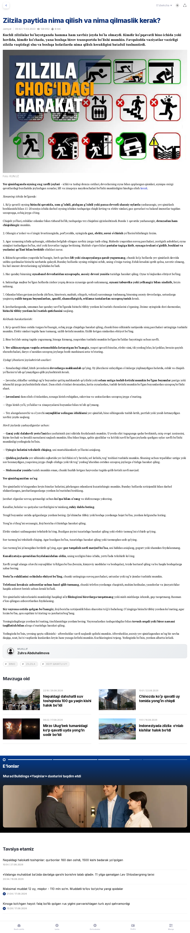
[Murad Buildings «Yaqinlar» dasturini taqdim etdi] (95, 802)
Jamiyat (7, 28)
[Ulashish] (185, 5)
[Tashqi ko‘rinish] (177, 5)
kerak (143, 188)
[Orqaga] (6, 5)
